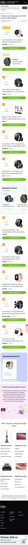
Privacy (2, 523)
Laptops (17, 448)
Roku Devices (18, 479)
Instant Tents (4, 483)
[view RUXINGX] (7, 33)
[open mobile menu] (26, 2)
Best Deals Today (12, 519)
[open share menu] (19, 21)
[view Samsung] (7, 61)
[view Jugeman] (7, 250)
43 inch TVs (18, 484)
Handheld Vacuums (6, 456)
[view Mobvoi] (7, 110)
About (2, 515)
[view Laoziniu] (7, 223)
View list (11, 377)
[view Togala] (7, 83)
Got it (24, 8)
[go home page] (3, 2)
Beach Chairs (4, 486)
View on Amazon (14, 48)
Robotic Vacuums (5, 448)
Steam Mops (4, 454)
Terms (2, 525)
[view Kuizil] (7, 164)
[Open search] (24, 2)
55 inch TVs (18, 482)
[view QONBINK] (7, 137)
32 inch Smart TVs (20, 487)
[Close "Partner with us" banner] (26, 536)
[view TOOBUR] (7, 277)
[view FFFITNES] (7, 332)
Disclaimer (3, 528)
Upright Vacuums (5, 451)
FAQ (2, 520)
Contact (2, 517)
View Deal (9, 209)
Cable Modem (18, 454)
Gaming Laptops (19, 451)
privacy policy (3, 9)
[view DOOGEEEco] (9, 198)
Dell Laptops (18, 456)
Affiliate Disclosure (5, 21)
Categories (21, 515)
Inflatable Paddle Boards (5, 480)
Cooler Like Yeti (5, 489)
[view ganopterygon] (7, 305)
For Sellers (12, 516)
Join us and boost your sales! (8, 542)
